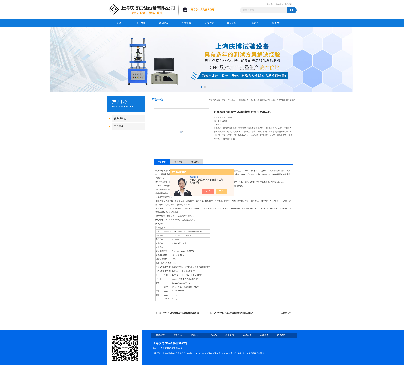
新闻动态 (164, 23)
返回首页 (270, 4)
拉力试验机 (120, 118)
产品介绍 (161, 162)
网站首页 (160, 335)
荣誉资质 (231, 23)
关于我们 (141, 23)
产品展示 (231, 100)
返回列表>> (286, 313)
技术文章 (209, 23)
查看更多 (119, 126)
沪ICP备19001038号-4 (203, 353)
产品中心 (186, 23)
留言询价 (195, 162)
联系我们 (289, 4)
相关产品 (178, 162)
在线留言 (279, 4)
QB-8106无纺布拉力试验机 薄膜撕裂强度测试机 (233, 313)
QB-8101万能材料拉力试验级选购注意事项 (181, 313)
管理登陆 (261, 353)
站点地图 (232, 353)
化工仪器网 (251, 353)
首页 (118, 23)
